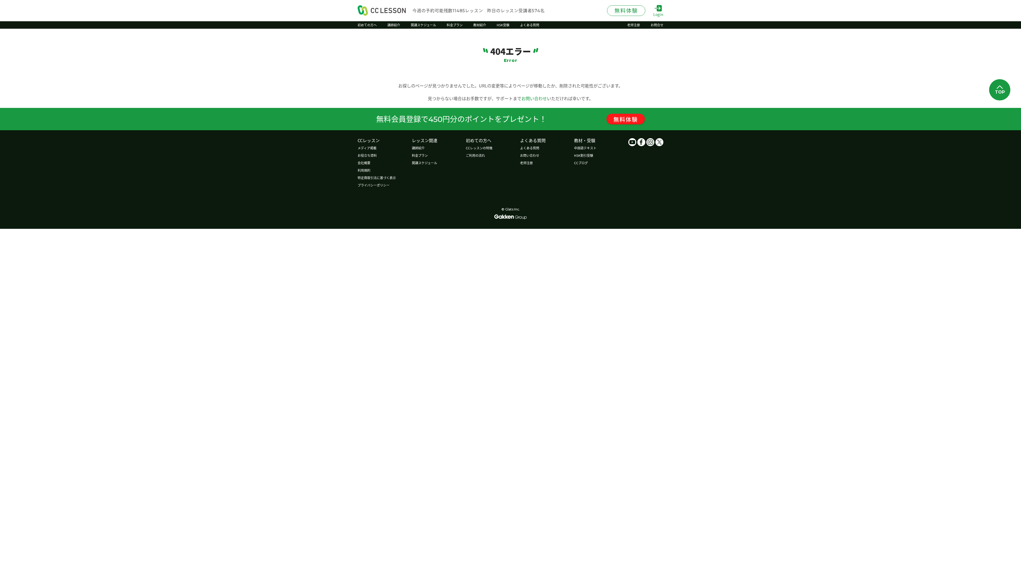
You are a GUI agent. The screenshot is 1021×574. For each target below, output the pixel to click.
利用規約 (364, 170)
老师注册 (526, 163)
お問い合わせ (534, 98)
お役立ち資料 (367, 155)
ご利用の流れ (475, 155)
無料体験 (625, 119)
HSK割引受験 (583, 155)
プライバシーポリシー (374, 185)
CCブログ (581, 163)
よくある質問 (529, 148)
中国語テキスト (585, 148)
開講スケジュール (424, 163)
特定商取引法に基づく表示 (377, 177)
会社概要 (364, 163)
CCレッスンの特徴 (479, 148)
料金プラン (420, 155)
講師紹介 (418, 148)
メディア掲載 (367, 148)
